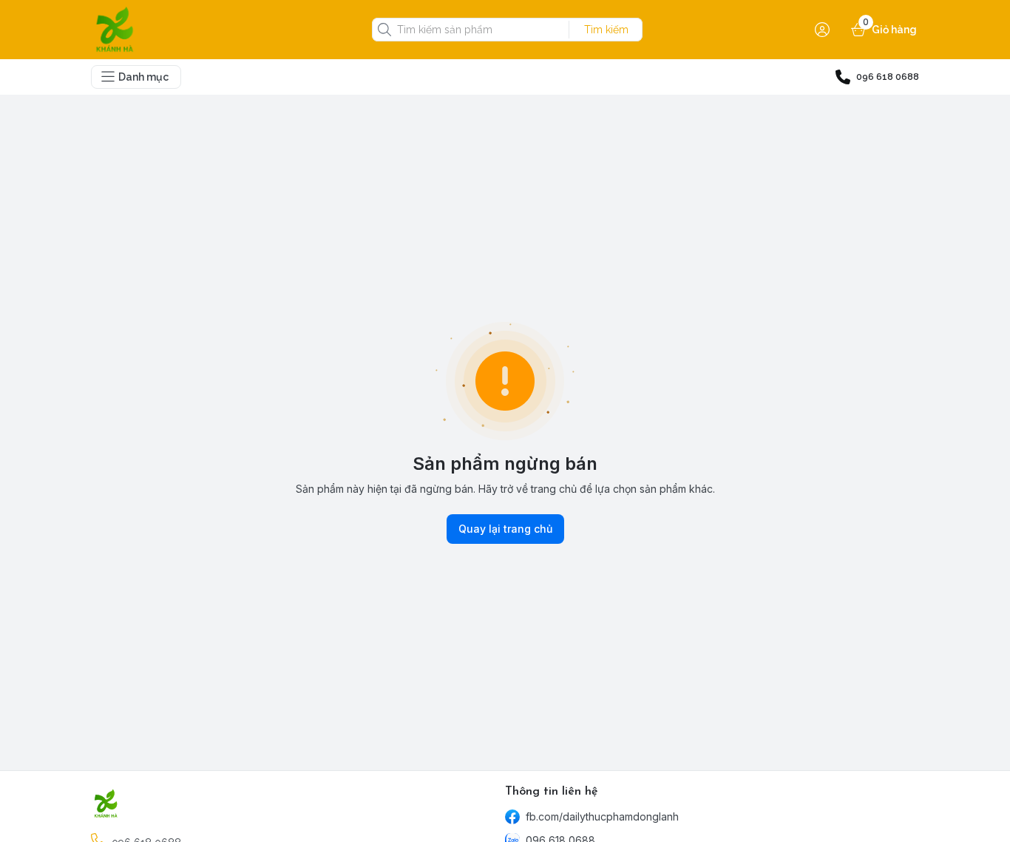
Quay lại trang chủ (505, 528)
